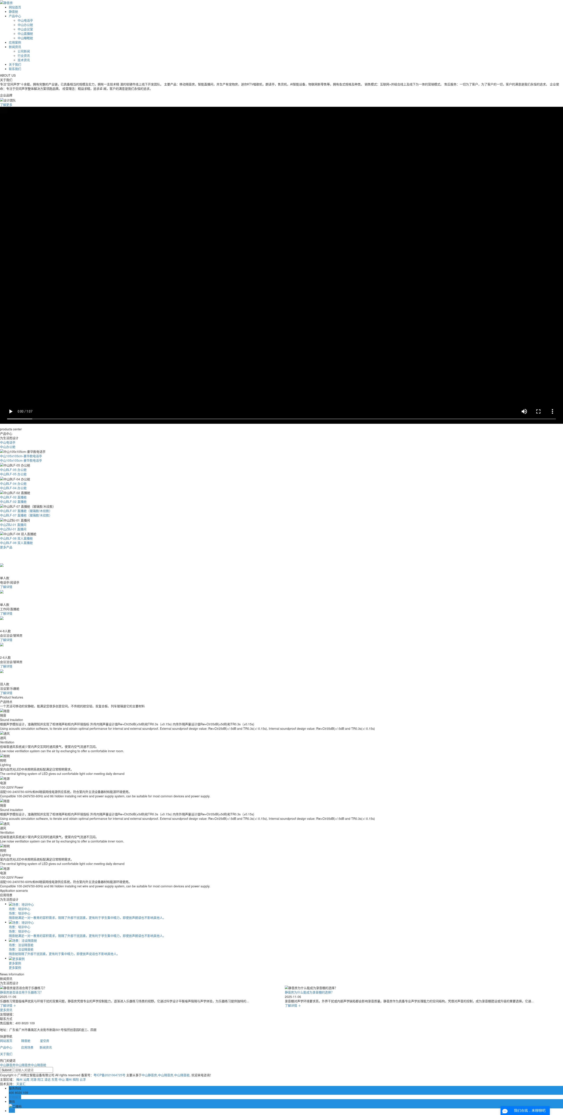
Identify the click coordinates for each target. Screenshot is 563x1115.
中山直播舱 (25, 33)
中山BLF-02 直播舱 (13, 497)
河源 (33, 1079)
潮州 (69, 1079)
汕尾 (26, 1079)
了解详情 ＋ (8, 1005)
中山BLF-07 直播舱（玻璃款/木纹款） (26, 511)
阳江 (40, 1079)
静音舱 (13, 11)
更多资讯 (6, 1010)
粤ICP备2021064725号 (109, 1075)
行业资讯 (24, 55)
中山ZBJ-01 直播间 (13, 524)
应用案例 (15, 42)
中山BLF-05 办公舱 (13, 469)
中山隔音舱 (38, 1065)
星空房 (44, 1040)
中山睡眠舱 (25, 38)
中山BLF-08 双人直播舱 (16, 538)
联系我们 (15, 68)
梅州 (19, 1079)
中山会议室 (25, 29)
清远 (47, 1079)
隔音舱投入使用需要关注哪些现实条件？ (312, 992)
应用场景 (27, 1047)
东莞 (54, 1079)
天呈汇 (21, 1084)
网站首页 (15, 7)
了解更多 (6, 104)
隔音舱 (25, 1040)
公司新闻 (24, 51)
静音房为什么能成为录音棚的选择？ (24, 992)
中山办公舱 (25, 24)
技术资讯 (24, 60)
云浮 (83, 1079)
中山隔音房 (23, 1065)
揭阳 (76, 1079)
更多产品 (6, 547)
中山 (61, 1079)
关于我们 (15, 64)
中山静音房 (7, 1065)
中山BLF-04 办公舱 (13, 483)
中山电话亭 (25, 20)
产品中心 (15, 16)
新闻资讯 (15, 46)
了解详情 (6, 586)
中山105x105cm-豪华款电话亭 (21, 456)
